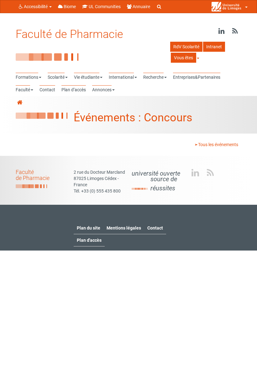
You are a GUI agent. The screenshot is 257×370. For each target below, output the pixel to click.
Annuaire (141, 6)
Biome (69, 6)
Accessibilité (36, 6)
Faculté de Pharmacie (69, 34)
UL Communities (104, 6)
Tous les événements (217, 144)
